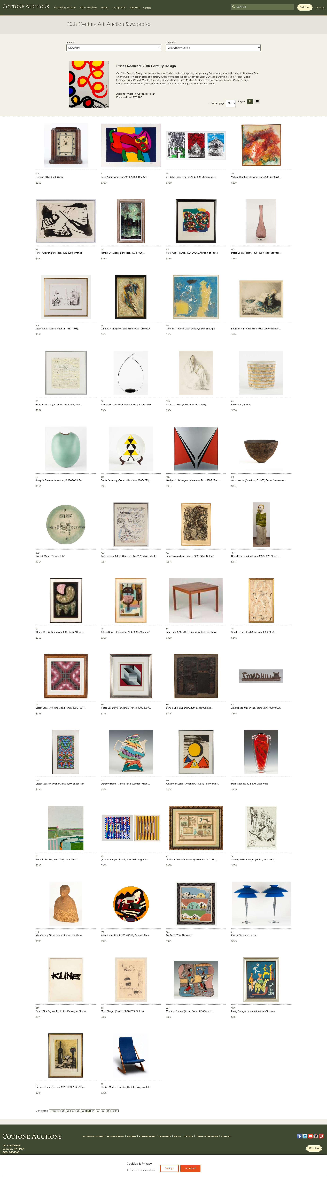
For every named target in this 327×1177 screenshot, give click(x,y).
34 (108, 1111)
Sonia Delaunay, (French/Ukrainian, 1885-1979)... (126, 480)
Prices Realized (88, 7)
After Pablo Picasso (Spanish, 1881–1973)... (57, 328)
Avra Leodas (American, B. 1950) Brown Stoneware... (258, 480)
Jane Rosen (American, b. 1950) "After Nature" (190, 556)
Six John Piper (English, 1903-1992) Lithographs (191, 177)
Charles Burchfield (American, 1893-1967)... (253, 632)
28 (78, 1111)
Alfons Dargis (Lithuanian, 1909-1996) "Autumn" (125, 632)
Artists (189, 1136)
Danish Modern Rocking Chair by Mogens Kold (125, 1087)
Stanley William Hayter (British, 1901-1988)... (253, 859)
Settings (169, 1168)
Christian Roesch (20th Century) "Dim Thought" (191, 328)
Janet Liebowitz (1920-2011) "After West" (56, 859)
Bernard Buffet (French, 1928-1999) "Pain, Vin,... (60, 1087)
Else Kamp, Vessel (240, 404)
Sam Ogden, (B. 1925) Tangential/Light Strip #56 (126, 404)
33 (103, 1111)
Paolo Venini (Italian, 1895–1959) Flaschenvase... (256, 252)
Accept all (190, 1168)
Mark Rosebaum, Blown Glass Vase (249, 783)
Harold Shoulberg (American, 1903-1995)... (123, 252)
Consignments (119, 7)
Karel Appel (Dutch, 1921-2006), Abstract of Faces (192, 252)
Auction (70, 42)
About (177, 1136)
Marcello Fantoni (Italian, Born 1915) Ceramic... (189, 1011)
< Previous (54, 1111)
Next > (114, 1111)
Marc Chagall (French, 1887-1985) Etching (122, 1011)
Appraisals (135, 7)
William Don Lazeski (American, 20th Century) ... (256, 177)
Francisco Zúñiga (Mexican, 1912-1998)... (186, 404)
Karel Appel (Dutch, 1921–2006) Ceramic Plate (125, 935)
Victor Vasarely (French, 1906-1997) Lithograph (60, 783)
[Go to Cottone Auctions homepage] (26, 6)
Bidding (104, 7)
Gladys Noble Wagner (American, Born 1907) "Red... (193, 480)
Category (171, 42)
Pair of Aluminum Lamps (243, 935)
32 (98, 1111)
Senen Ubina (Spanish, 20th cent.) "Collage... (189, 707)
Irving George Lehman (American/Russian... (253, 1011)
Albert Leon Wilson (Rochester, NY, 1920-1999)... (256, 707)
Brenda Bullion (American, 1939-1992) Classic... (255, 556)
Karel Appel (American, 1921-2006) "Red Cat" (124, 177)
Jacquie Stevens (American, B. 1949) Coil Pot (59, 480)
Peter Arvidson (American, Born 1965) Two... (58, 404)
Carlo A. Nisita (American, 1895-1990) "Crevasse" (126, 328)
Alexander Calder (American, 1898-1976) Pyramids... (192, 783)
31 (93, 1111)
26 (68, 1111)
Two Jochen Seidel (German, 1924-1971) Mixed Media (128, 556)
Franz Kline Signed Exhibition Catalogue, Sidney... (61, 1011)
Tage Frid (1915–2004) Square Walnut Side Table (191, 632)
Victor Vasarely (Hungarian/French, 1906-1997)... (60, 707)
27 (73, 1111)
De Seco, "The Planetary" (179, 935)
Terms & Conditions (207, 1136)
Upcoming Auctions (65, 7)
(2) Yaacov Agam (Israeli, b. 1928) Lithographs (124, 859)
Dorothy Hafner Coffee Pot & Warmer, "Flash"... (125, 783)
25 (63, 1111)
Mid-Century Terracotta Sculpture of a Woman (59, 935)
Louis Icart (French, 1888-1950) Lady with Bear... (256, 328)
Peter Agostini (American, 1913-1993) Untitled (59, 252)
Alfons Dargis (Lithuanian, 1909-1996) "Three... (60, 632)
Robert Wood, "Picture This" (50, 556)
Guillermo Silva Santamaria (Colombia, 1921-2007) (191, 859)
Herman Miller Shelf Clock (49, 177)
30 (88, 1111)
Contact (226, 1136)
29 (83, 1111)
